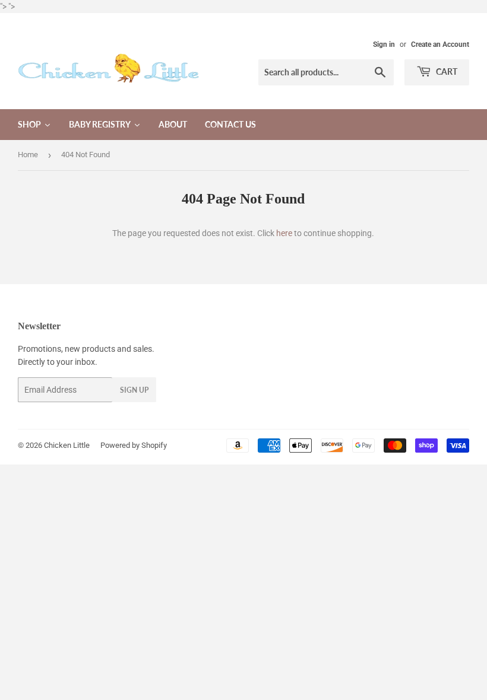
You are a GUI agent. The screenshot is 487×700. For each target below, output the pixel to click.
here (284, 233)
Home (28, 154)
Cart (445, 71)
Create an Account (440, 44)
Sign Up (134, 390)
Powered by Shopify (133, 445)
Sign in (384, 44)
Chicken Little (67, 445)
